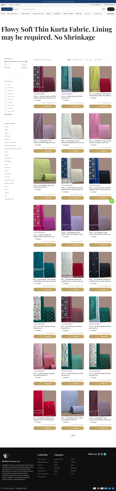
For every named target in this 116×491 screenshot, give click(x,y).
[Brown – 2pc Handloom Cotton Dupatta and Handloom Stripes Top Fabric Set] (100, 218)
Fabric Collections (10, 142)
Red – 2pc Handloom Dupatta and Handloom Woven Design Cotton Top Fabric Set (72, 281)
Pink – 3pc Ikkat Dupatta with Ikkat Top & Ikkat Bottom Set (44, 374)
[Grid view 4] (91, 60)
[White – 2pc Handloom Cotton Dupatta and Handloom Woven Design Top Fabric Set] (72, 126)
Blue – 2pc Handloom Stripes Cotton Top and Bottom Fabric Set (72, 419)
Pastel (6, 170)
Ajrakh (6, 126)
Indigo (6, 155)
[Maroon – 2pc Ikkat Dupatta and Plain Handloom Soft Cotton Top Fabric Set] (44, 79)
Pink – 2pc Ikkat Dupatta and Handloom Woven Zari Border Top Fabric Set (43, 236)
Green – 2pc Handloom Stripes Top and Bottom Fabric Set (43, 186)
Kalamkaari (8, 161)
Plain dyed (8, 174)
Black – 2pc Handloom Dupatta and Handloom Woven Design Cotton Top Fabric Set (100, 281)
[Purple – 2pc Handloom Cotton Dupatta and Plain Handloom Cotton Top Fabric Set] (44, 126)
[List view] (85, 60)
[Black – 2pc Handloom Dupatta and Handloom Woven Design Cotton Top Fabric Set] (100, 265)
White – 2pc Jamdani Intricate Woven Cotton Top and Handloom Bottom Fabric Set (72, 464)
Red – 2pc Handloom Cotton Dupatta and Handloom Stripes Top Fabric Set (100, 94)
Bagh (6, 130)
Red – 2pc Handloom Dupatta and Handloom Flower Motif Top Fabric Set (43, 419)
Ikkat (6, 152)
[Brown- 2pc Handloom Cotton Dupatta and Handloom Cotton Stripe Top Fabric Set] (100, 403)
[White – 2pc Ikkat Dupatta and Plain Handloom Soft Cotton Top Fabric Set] (72, 171)
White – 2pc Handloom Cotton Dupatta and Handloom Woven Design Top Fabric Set (72, 142)
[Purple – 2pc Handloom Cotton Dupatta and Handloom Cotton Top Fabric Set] (44, 448)
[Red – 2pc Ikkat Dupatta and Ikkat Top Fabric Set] (72, 309)
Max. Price (24, 67)
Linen (6, 164)
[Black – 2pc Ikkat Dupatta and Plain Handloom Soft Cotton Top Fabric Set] (100, 171)
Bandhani (7, 136)
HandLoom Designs (10, 145)
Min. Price (7, 67)
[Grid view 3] (88, 60)
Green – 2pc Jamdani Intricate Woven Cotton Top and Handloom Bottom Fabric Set (100, 464)
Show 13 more (8, 114)
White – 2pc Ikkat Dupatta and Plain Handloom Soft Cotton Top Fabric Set (72, 188)
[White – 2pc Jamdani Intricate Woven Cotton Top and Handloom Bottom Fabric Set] (72, 448)
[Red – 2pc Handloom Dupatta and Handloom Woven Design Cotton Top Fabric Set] (72, 265)
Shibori (7, 192)
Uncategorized (9, 199)
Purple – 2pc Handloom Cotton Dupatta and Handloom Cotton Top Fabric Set (43, 464)
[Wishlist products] (103, 9)
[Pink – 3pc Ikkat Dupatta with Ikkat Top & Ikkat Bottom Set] (44, 356)
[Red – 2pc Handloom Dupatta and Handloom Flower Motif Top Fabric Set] (44, 403)
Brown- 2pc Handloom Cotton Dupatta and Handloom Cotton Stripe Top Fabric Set (100, 419)
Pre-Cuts (7, 177)
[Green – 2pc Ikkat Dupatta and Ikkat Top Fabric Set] (72, 79)
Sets (6, 189)
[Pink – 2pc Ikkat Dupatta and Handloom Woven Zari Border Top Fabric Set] (44, 218)
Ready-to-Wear (9, 183)
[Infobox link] (96, 5)
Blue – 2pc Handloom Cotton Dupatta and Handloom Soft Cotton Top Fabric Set (44, 281)
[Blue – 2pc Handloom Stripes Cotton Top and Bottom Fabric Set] (72, 403)
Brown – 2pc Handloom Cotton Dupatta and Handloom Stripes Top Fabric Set (99, 234)
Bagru (6, 133)
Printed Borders (9, 180)
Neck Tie (7, 167)
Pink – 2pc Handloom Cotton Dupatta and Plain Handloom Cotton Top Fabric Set (100, 142)
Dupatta (7, 139)
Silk (6, 196)
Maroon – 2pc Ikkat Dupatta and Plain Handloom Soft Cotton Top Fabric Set (44, 97)
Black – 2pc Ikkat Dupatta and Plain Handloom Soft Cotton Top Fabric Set (100, 188)
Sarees (7, 186)
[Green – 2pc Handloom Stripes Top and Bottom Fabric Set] (44, 171)
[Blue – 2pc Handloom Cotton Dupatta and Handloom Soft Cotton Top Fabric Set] (44, 265)
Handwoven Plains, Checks (13, 148)
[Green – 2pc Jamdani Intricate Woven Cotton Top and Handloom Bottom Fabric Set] (100, 448)
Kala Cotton (8, 158)
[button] (111, 201)
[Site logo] (10, 9)
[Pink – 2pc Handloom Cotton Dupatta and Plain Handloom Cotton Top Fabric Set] (100, 126)
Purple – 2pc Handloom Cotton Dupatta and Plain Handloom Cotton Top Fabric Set (44, 142)
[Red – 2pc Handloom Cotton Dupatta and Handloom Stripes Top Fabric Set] (100, 79)
